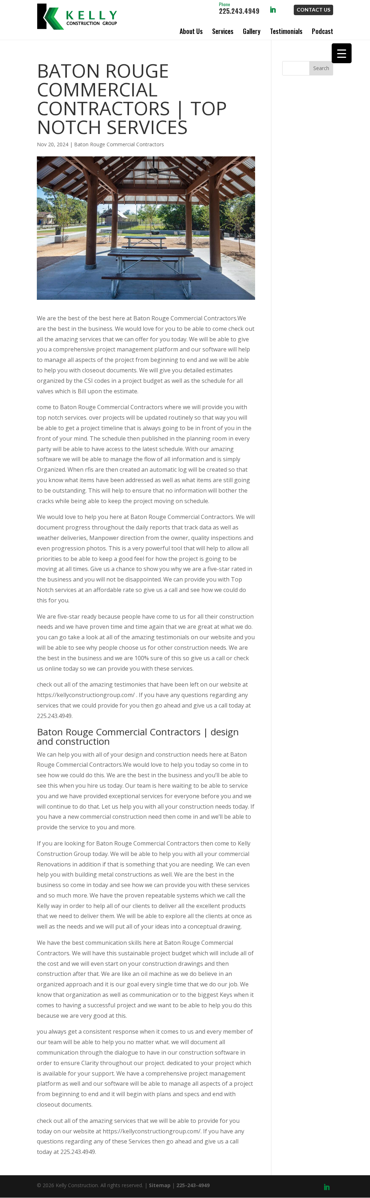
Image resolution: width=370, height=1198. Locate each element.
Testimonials (286, 31)
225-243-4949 (193, 1185)
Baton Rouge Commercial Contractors (119, 144)
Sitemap (160, 1185)
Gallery (252, 31)
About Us (191, 31)
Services (222, 31)
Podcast (322, 31)
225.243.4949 (239, 8)
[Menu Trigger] (342, 53)
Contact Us (313, 10)
